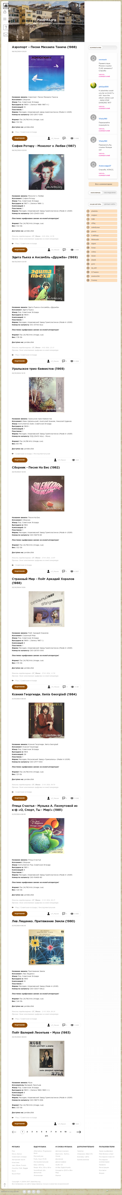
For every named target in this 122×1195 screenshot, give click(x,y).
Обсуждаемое (110, 192)
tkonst (93, 256)
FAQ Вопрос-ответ (106, 1154)
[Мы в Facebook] (34, 1192)
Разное (58, 1175)
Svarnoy (94, 280)
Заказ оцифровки (106, 1151)
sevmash (103, 59)
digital (93, 243)
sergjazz (94, 215)
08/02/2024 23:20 (19, 51)
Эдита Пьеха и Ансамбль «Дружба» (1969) (45, 257)
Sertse (93, 248)
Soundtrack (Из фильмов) (39, 1171)
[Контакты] (4, 33)
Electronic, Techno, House (63, 1155)
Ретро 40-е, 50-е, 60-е (42, 1167)
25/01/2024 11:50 (18, 587)
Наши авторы (95, 204)
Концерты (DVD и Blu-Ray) (64, 1171)
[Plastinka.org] (4, 4)
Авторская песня (18, 1159)
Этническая (38, 1175)
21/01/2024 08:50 (19, 699)
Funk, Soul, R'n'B (40, 1159)
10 (65, 1132)
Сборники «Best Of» (85, 1154)
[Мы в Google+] (38, 1192)
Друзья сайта (109, 204)
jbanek (93, 260)
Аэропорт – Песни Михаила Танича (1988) (44, 47)
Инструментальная (42, 454)
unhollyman (95, 227)
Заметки (80, 1151)
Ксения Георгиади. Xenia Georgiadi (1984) (44, 694)
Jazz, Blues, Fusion (19, 1165)
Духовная (59, 1159)
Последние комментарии (104, 1161)
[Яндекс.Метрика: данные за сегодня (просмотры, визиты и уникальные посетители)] (113, 1191)
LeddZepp (94, 235)
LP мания (94, 272)
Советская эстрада (28, 132)
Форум (101, 1173)
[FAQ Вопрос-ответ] (4, 26)
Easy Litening (39, 1164)
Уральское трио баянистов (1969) (38, 369)
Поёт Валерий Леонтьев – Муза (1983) (41, 1032)
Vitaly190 (103, 119)
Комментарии (95, 47)
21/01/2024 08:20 (19, 925)
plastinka (94, 211)
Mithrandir (95, 239)
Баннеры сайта (83, 1157)
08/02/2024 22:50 (19, 150)
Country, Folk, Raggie (20, 1168)
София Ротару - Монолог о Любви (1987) (44, 146)
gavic (93, 264)
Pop (17, 132)
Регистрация (104, 1167)
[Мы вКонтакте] (24, 1192)
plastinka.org (35, 1181)
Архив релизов (83, 1159)
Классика (15, 1162)
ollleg (93, 223)
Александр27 (105, 166)
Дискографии (61, 1162)
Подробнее (20, 138)
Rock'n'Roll (16, 1174)
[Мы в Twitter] (29, 1192)
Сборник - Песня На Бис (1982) (36, 467)
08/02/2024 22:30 (19, 261)
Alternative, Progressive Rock (42, 1152)
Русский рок (38, 1156)
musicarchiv (95, 276)
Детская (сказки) (62, 1151)
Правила (102, 1164)
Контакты (102, 1170)
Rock (14, 1171)
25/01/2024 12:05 (19, 472)
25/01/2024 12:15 (18, 373)
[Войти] (4, 11)
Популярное (95, 192)
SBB (93, 219)
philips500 (104, 87)
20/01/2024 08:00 (19, 1037)
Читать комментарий (104, 75)
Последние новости (106, 1157)
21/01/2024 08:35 (19, 814)
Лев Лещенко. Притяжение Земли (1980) (43, 921)
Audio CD (59, 1164)
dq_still (94, 268)
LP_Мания (55, 138)
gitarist (93, 231)
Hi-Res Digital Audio (63, 1167)
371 (46, 1136)
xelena (93, 252)
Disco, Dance (17, 1154)
